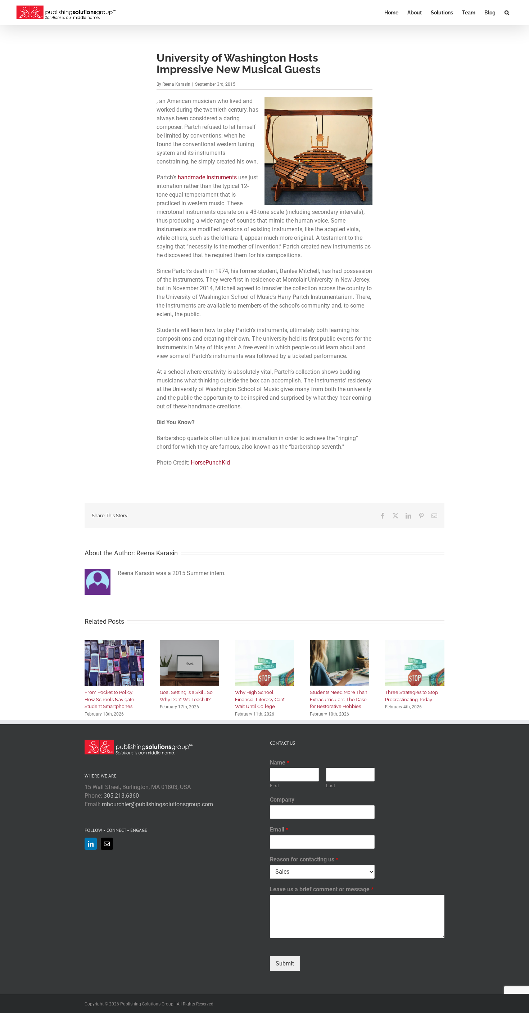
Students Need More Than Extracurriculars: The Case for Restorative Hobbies (338, 699)
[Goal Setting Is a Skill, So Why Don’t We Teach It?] (189, 643)
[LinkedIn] (91, 844)
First (274, 785)
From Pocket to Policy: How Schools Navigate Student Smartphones (109, 699)
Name (279, 762)
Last (330, 785)
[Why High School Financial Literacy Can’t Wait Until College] (264, 643)
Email (279, 829)
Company (282, 799)
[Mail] (107, 844)
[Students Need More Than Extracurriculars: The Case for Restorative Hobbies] (339, 643)
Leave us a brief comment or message (322, 889)
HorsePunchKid (210, 462)
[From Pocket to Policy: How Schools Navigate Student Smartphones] (114, 643)
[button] (507, 12)
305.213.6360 (121, 795)
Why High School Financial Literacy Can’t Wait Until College (260, 699)
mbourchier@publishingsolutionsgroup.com (157, 804)
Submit (285, 963)
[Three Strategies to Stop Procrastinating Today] (414, 643)
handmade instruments (207, 177)
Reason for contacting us (304, 859)
